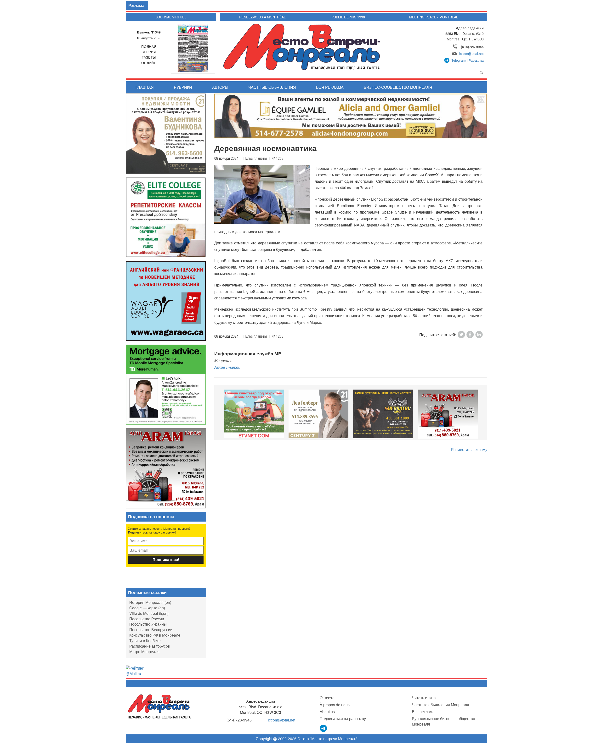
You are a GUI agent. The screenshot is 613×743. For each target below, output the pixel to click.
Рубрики (183, 87)
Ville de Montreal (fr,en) (149, 613)
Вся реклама (330, 87)
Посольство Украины (148, 624)
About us (327, 711)
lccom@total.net (471, 53)
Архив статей (227, 367)
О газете (327, 697)
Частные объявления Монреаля (440, 704)
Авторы (220, 87)
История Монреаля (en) (150, 602)
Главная (145, 87)
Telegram (458, 60)
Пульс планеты (255, 158)
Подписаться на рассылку (343, 718)
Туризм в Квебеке (145, 640)
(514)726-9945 (472, 46)
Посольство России (146, 619)
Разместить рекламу (469, 449)
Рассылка (476, 60)
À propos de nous (335, 704)
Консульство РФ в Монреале (154, 635)
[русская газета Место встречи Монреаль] (159, 706)
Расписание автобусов (149, 646)
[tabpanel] (253, 414)
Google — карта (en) (147, 608)
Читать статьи (424, 697)
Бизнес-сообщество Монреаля (398, 87)
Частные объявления (272, 87)
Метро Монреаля (144, 651)
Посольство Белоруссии (150, 629)
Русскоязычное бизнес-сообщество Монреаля (443, 721)
